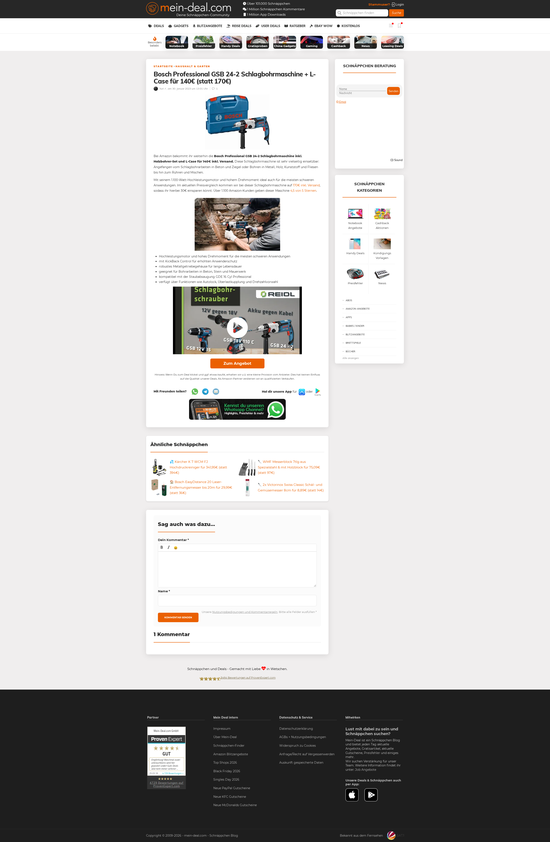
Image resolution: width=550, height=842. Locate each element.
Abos (349, 300)
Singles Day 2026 (226, 779)
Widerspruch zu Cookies (297, 746)
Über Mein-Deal (225, 737)
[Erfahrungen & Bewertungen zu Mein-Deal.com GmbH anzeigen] (166, 758)
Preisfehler (372, 753)
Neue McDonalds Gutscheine (235, 805)
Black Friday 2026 (226, 771)
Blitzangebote (209, 26)
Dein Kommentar (173, 540)
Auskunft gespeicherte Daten (301, 762)
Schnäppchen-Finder (228, 746)
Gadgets (181, 26)
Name (164, 591)
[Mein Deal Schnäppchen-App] (373, 795)
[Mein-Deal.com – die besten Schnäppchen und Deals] (188, 9)
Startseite (163, 66)
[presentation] (162, 548)
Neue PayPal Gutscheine (231, 788)
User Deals (270, 26)
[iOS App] (301, 392)
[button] (162, 547)
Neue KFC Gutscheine (229, 797)
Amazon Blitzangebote (230, 754)
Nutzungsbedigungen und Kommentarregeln (245, 612)
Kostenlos (351, 26)
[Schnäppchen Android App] (317, 392)
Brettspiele (353, 342)
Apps (349, 317)
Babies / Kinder (355, 325)
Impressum (222, 729)
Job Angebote (365, 770)
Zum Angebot (237, 363)
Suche (396, 13)
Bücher (350, 351)
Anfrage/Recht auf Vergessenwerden (307, 754)
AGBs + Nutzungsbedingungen (302, 737)
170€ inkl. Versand (306, 185)
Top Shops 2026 (225, 762)
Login (399, 4)
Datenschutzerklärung (296, 729)
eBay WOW (324, 26)
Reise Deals (241, 26)
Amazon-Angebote (358, 308)
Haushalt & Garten (193, 66)
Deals (159, 26)
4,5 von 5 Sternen (303, 191)
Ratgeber (298, 26)
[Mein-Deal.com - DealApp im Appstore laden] (354, 795)
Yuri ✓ (163, 88)
